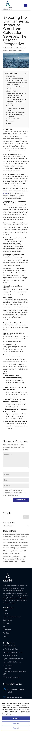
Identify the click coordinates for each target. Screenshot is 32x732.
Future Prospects (13, 119)
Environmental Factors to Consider (15, 88)
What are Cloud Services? (15, 78)
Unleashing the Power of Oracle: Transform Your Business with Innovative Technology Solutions (14, 559)
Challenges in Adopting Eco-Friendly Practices (16, 96)
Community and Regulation (16, 112)
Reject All (16, 728)
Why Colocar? (12, 106)
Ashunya (7, 48)
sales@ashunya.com (14, 697)
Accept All (16, 718)
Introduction (11, 76)
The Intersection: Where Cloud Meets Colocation (17, 83)
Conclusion (11, 121)
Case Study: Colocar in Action (16, 99)
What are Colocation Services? (17, 80)
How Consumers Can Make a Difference (16, 115)
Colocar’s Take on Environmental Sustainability (16, 92)
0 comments (20, 50)
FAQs (9, 123)
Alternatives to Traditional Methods (16, 103)
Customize (16, 723)
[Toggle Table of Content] (25, 73)
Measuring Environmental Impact (15, 109)
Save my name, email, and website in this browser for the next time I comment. (14, 492)
